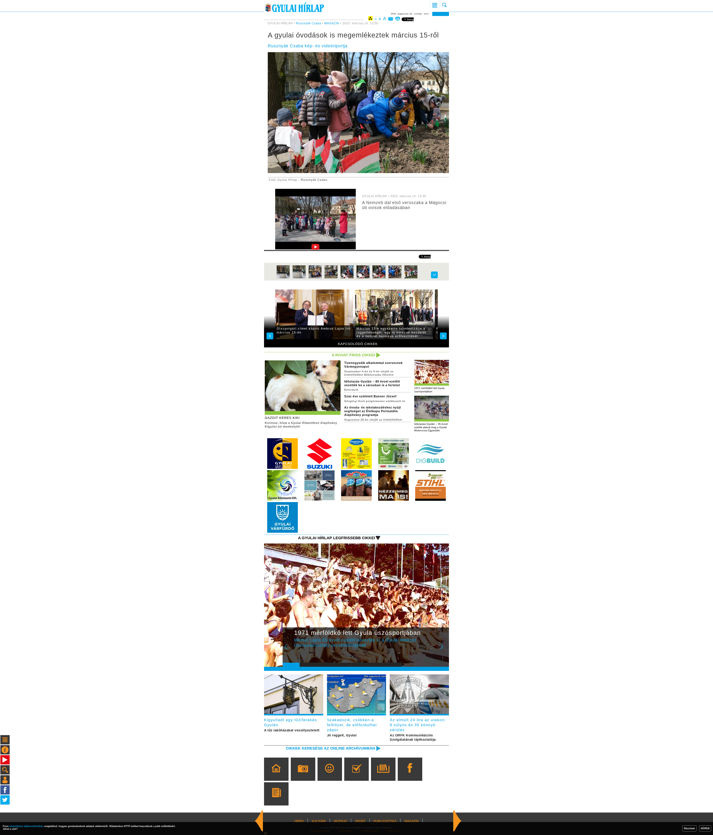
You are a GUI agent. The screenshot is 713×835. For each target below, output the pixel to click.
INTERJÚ (340, 821)
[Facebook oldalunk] (410, 774)
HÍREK (299, 821)
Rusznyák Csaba (308, 23)
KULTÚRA (319, 821)
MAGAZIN (331, 23)
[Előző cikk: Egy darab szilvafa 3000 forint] (457, 820)
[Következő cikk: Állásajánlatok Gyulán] (259, 820)
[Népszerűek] (330, 774)
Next (444, 649)
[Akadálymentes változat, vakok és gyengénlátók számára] (370, 19)
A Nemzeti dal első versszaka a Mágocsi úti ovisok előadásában (404, 205)
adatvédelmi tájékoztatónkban (26, 826)
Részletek (689, 828)
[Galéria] (303, 774)
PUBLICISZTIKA (385, 821)
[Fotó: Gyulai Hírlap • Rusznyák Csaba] (283, 277)
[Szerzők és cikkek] (276, 799)
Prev (288, 649)
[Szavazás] (356, 774)
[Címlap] (276, 774)
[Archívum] (383, 774)
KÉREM (705, 828)
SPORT (360, 821)
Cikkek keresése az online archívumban (330, 748)
